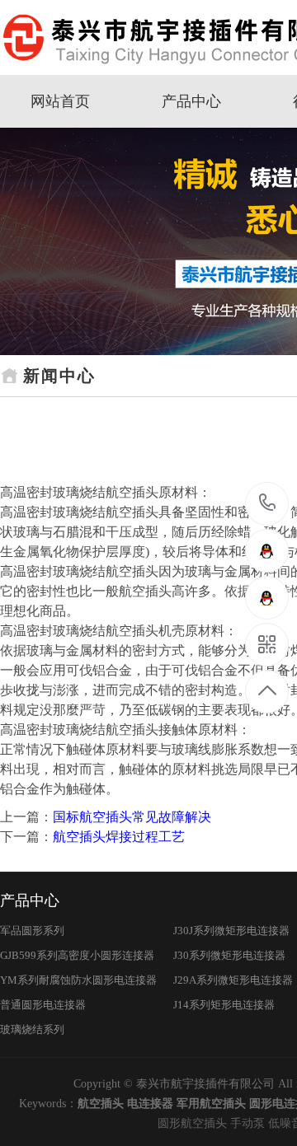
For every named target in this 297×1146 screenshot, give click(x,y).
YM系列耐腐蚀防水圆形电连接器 (78, 980)
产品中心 (191, 101)
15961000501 (268, 504)
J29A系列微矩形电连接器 (233, 980)
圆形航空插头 (192, 1123)
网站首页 (60, 101)
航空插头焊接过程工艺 (119, 837)
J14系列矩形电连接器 (224, 1005)
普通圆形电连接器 (43, 1005)
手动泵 (247, 1123)
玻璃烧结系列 (32, 1029)
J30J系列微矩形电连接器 (231, 930)
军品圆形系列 (32, 930)
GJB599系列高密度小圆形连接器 (77, 955)
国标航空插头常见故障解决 (132, 817)
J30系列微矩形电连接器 (229, 955)
